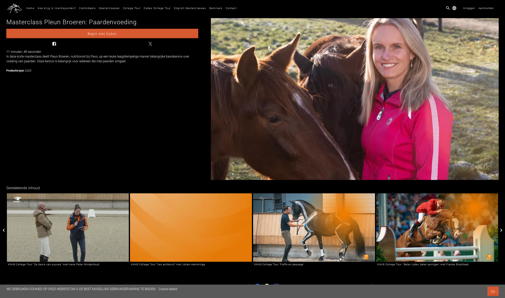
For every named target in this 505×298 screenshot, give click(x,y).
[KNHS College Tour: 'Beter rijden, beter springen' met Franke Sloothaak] (437, 227)
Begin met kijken (102, 34)
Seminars (216, 8)
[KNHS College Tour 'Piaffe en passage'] (314, 227)
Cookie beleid (168, 289)
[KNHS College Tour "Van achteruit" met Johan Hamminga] (191, 227)
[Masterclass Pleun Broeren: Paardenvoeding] (355, 99)
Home (30, 8)
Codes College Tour (157, 8)
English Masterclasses (190, 8)
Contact (231, 8)
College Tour (131, 8)
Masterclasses (109, 8)
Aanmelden (486, 8)
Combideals (87, 8)
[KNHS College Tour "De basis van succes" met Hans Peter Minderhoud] (68, 227)
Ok (493, 291)
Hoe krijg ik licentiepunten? (56, 8)
